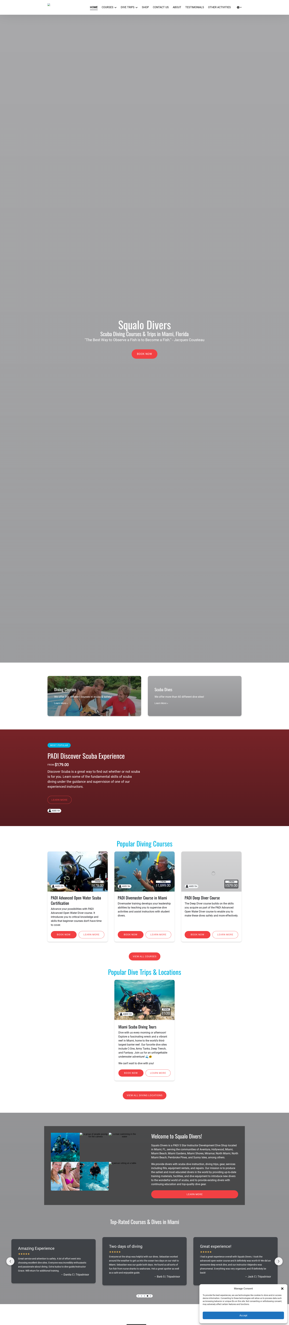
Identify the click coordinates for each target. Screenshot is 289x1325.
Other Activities (219, 7)
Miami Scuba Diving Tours (137, 1027)
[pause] (142, 657)
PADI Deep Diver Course (202, 898)
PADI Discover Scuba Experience (86, 756)
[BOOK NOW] (144, 344)
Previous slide (10, 1261)
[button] (282, 1288)
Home (94, 7)
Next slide (279, 1261)
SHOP (145, 7)
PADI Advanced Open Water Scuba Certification (76, 900)
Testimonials (194, 7)
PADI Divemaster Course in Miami (142, 898)
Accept (243, 1315)
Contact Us (161, 7)
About (177, 7)
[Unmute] (146, 657)
